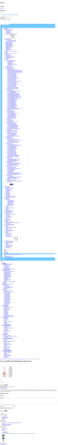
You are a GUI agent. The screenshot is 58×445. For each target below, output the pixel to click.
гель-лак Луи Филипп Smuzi (12, 85)
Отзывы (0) (5, 388)
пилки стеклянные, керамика (8, 316)
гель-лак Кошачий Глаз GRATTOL (13, 156)
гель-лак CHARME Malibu (12, 103)
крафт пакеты (6, 357)
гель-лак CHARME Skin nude (12, 106)
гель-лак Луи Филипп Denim (12, 75)
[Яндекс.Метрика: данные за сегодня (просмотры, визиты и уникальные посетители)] (3, 443)
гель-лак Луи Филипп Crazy (12, 74)
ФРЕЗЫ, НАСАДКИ (5, 269)
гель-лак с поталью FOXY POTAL (13, 142)
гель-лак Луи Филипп (7, 292)
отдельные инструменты (8, 324)
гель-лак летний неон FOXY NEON (13, 141)
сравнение (5, 387)
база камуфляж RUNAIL (11, 167)
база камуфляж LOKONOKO (12, 123)
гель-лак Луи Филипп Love (12, 80)
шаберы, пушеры (6, 323)
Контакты (3, 259)
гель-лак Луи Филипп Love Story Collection (14, 81)
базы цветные (6, 291)
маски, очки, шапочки (7, 352)
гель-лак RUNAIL (7, 302)
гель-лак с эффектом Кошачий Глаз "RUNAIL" (15, 173)
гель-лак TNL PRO (7, 303)
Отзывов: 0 (7, 386)
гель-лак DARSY (6, 294)
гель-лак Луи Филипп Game (12, 77)
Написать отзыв (11, 386)
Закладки (3, 418)
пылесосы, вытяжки (7, 265)
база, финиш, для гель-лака (8, 290)
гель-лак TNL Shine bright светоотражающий (14, 176)
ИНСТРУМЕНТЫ (5, 317)
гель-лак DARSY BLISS (11, 116)
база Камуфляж (10, 62)
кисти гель (5, 328)
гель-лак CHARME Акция (12, 107)
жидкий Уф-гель (6, 286)
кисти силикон (6, 331)
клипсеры (5, 319)
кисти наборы (6, 333)
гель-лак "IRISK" (6, 296)
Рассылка (3, 419)
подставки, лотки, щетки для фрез (9, 271)
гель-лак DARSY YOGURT (12, 114)
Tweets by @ (2, 8)
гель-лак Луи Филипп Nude (12, 84)
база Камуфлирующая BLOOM (12, 132)
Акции (3, 257)
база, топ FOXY (10, 138)
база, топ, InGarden (10, 119)
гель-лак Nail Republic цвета (12, 164)
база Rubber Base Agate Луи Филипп (13, 69)
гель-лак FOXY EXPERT (8, 299)
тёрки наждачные (10, 205)
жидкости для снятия (7, 335)
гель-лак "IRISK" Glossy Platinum (13, 130)
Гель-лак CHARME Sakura (12, 104)
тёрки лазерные (10, 203)
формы (5, 345)
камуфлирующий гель (7, 287)
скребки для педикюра (11, 201)
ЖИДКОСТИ (4, 334)
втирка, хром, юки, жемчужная (9, 283)
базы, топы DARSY (11, 110)
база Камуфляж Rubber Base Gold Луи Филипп (15, 72)
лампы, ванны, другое (7, 268)
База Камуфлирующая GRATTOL (13, 145)
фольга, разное (6, 356)
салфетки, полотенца (7, 354)
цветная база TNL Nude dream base (13, 178)
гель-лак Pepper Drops (11, 171)
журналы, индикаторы (7, 351)
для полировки (6, 306)
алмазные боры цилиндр (8, 276)
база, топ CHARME (11, 90)
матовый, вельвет (10, 63)
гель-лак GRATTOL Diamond (12, 147)
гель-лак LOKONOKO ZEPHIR (12, 127)
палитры (5, 340)
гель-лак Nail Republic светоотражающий (14, 163)
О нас (5, 255)
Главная (1, 358)
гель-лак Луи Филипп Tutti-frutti (12, 87)
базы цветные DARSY (11, 112)
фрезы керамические (7, 272)
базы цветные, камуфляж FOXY (13, 139)
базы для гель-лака (10, 61)
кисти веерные (6, 332)
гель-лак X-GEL (10, 120)
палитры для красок (7, 349)
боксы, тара (6, 348)
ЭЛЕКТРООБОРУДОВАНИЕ (7, 264)
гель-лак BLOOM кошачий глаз (12, 134)
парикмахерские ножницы (8, 321)
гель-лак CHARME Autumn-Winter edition (14, 98)
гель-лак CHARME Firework (12, 100)
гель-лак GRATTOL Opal (11, 149)
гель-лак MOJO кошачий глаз (12, 159)
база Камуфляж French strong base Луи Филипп (15, 70)
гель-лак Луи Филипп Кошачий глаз (13, 88)
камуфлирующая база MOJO (12, 161)
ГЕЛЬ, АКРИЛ (4, 284)
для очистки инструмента (8, 337)
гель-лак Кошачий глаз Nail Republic (13, 165)
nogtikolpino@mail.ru (5, 432)
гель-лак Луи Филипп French (12, 76)
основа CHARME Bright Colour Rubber (14, 94)
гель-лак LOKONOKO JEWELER (13, 126)
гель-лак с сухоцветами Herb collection (13, 172)
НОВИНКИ (4, 263)
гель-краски (6, 288)
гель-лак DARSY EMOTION (12, 117)
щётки (5, 342)
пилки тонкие (6, 313)
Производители (4, 428)
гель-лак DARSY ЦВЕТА (11, 115)
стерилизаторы (6, 267)
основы (5, 282)
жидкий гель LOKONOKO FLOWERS (14, 128)
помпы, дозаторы (6, 341)
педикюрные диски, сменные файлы (9, 281)
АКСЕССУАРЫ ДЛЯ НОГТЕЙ (7, 338)
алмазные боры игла (7, 277)
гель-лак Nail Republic (7, 301)
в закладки (2, 387)
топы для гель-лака (11, 65)
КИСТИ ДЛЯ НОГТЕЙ (6, 325)
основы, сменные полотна (8, 307)
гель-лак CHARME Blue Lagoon (12, 97)
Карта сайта (4, 430)
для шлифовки (6, 314)
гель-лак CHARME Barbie (12, 91)
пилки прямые (6, 312)
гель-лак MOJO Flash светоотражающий (14, 158)
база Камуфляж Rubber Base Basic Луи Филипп (15, 71)
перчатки (5, 353)
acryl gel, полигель (7, 285)
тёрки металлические (11, 204)
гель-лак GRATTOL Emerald (12, 148)
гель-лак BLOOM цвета (11, 135)
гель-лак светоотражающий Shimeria (13, 174)
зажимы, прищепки (7, 343)
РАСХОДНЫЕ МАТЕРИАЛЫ (7, 350)
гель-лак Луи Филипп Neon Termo (13, 83)
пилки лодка (6, 310)
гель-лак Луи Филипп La (11, 79)
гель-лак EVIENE (6, 298)
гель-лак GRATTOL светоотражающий (14, 155)
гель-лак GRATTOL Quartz (12, 150)
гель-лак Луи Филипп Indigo (12, 78)
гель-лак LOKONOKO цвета (12, 124)
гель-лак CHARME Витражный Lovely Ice (14, 108)
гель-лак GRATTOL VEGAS (12, 153)
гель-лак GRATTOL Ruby (11, 151)
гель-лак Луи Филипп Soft (12, 86)
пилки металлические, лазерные (9, 315)
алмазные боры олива (7, 275)
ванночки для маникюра (8, 344)
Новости (3, 258)
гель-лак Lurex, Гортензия (12, 169)
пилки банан (6, 308)
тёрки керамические (11, 202)
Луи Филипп (6, 384)
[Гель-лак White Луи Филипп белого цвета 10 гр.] (7, 379)
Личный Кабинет (5, 416)
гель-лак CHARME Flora (11, 101)
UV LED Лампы (6, 266)
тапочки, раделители (7, 355)
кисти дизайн (6, 329)
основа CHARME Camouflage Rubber (13, 95)
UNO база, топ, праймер (11, 180)
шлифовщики (6, 278)
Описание (1, 388)
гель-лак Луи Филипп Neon (12, 82)
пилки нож (5, 311)
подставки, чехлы (6, 346)
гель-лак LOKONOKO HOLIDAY (13, 125)
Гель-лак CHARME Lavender (12, 102)
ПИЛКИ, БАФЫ (5, 305)
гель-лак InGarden (6, 295)
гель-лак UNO (6, 304)
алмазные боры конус (7, 274)
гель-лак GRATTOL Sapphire (12, 152)
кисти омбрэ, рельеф (7, 330)
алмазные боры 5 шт (7, 270)
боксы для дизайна (7, 347)
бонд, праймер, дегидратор (12, 60)
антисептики (6, 336)
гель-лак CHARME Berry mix (12, 99)
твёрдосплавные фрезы (7, 279)
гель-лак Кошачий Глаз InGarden (13, 121)
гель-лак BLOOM (6, 297)
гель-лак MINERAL (11, 170)
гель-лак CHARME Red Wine (12, 92)
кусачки (5, 320)
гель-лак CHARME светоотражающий (13, 93)
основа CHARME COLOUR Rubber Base (14, 96)
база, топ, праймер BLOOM (12, 133)
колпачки (5, 280)
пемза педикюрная (10, 200)
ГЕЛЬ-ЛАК (4, 289)
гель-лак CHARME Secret (11, 105)
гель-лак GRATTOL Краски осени (13, 154)
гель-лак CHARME (7, 293)
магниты (5, 339)
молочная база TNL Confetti (12, 177)
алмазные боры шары (7, 273)
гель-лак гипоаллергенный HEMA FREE (14, 168)
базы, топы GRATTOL (11, 144)
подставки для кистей (7, 326)
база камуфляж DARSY (11, 111)
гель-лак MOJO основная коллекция (13, 160)
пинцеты (5, 322)
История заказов (4, 417)
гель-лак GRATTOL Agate (12, 146)
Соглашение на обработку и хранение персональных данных (13, 254)
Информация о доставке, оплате (9, 256)
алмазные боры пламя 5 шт (12, 40)
